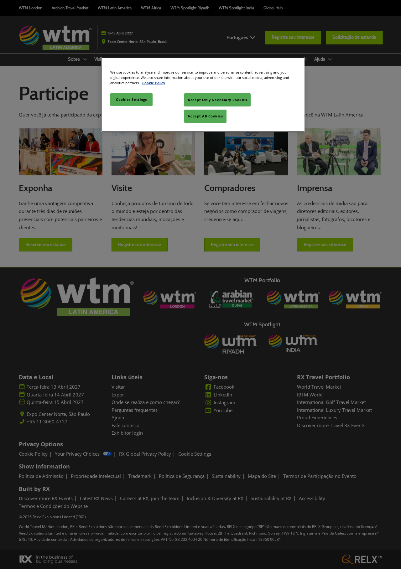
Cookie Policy (153, 82)
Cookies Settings (131, 99)
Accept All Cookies (205, 116)
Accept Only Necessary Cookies (217, 99)
